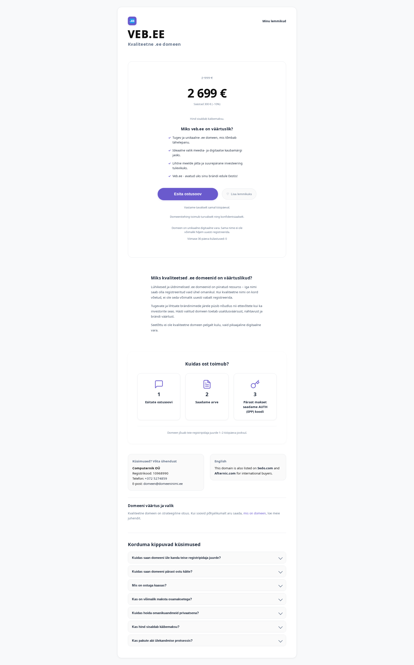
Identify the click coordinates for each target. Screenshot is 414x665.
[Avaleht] (132, 21)
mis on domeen (254, 513)
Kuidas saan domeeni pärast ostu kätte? (162, 571)
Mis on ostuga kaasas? (149, 585)
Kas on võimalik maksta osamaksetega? (162, 599)
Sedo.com (265, 468)
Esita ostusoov (188, 194)
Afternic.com (225, 473)
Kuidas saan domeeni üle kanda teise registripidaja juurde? (176, 557)
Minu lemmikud (274, 21)
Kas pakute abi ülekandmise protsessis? (162, 640)
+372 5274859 (156, 478)
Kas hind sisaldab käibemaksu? (155, 627)
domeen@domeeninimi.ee (163, 483)
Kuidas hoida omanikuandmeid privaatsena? (165, 613)
